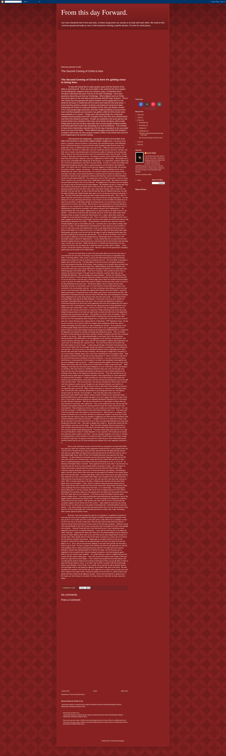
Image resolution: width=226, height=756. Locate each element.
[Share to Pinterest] (89, 588)
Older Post (124, 691)
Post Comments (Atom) (77, 694)
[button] (141, 104)
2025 (139, 115)
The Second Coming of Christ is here (150, 138)
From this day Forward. (94, 12)
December (142, 122)
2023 (139, 117)
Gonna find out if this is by (72, 701)
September (143, 131)
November (142, 125)
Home (95, 691)
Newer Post (65, 691)
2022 (139, 120)
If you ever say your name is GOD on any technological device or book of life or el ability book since (94, 720)
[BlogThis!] (82, 588)
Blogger (121, 741)
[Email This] (80, 588)
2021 (139, 142)
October (142, 128)
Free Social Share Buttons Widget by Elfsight (150, 108)
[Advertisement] (113, 46)
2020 (139, 145)
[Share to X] (85, 588)
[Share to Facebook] (87, 588)
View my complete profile (143, 174)
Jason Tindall (151, 153)
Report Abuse (140, 189)
